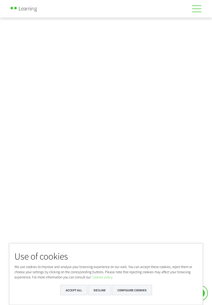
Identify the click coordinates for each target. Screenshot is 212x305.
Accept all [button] (74, 290)
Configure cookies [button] (132, 290)
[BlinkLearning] (29, 8)
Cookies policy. (102, 277)
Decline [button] (100, 290)
